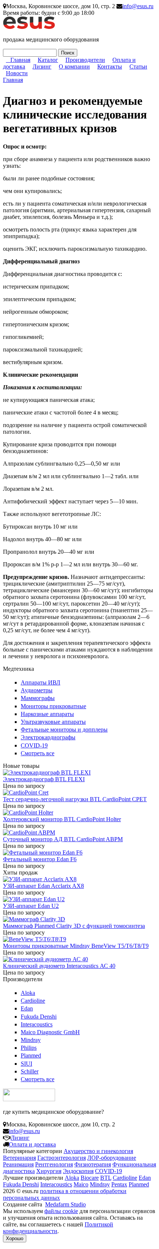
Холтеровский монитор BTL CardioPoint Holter (62, 819)
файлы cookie (61, 1211)
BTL (105, 1178)
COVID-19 (34, 745)
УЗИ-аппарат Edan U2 (31, 906)
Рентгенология (54, 1164)
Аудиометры (37, 690)
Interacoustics (37, 1024)
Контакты (109, 66)
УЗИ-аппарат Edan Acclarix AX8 (43, 886)
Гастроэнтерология (61, 1158)
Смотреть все (37, 753)
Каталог (48, 60)
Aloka (28, 993)
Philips (29, 1048)
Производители (85, 60)
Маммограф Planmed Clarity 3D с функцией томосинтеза (74, 926)
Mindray (31, 1040)
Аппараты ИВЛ (40, 682)
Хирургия (48, 1171)
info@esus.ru (137, 6)
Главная (20, 60)
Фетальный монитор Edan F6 (40, 859)
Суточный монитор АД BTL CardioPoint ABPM (63, 839)
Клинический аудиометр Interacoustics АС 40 (59, 966)
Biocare (90, 1178)
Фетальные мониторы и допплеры (64, 729)
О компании (74, 66)
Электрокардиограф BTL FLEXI (44, 779)
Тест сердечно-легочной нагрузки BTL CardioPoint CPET (75, 799)
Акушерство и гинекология (98, 1151)
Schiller (29, 1071)
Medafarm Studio (65, 1204)
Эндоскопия (78, 1171)
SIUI (26, 1063)
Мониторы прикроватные (53, 706)
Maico (81, 1184)
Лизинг (42, 66)
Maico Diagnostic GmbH (50, 1032)
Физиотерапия (92, 1164)
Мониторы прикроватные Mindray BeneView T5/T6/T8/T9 (76, 946)
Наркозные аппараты (47, 714)
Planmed (31, 1055)
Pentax (119, 1184)
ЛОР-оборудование (111, 1158)
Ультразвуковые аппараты (53, 722)
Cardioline (33, 1000)
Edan (27, 1008)
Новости (17, 73)
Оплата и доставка (32, 1144)
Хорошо (14, 1238)
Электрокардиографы (48, 737)
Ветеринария (19, 1158)
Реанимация (18, 1164)
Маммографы (38, 698)
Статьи (138, 66)
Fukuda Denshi (39, 1016)
